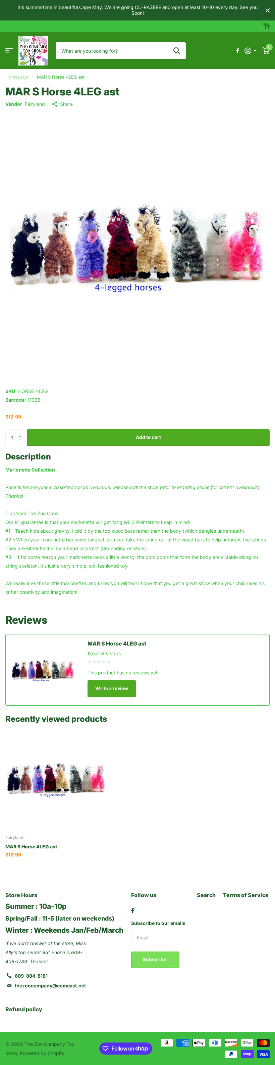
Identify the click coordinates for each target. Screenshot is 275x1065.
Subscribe (155, 959)
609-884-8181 (31, 976)
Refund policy (23, 1009)
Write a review (111, 688)
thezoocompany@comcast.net (50, 985)
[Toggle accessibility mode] (266, 26)
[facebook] (132, 910)
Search (206, 895)
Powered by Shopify (42, 1053)
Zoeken (176, 50)
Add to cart (148, 437)
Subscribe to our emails (158, 923)
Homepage (16, 77)
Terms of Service (246, 895)
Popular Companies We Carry (9, 51)
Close (267, 10)
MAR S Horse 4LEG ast (31, 846)
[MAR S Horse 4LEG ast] (56, 779)
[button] (22, 432)
